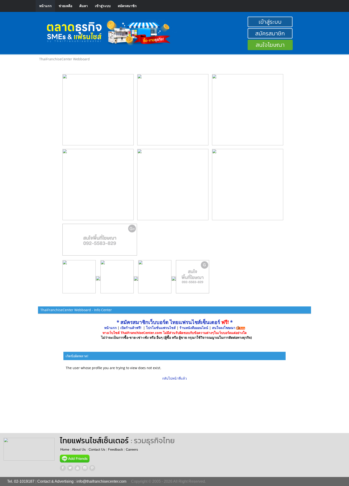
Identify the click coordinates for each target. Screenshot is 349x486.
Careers (132, 449)
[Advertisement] (202, 407)
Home (64, 449)
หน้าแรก (45, 6)
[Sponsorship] (99, 241)
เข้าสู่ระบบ (103, 6)
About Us (79, 449)
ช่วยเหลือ (65, 6)
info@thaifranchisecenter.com (101, 481)
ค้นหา (83, 6)
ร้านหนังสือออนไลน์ (194, 327)
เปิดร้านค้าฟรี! (130, 327)
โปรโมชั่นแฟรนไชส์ (161, 327)
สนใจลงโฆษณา (223, 327)
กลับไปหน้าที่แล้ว (174, 378)
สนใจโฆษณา (270, 45)
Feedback (115, 449)
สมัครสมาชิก (127, 6)
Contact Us (97, 449)
